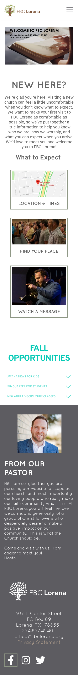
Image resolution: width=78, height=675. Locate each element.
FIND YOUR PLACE (39, 251)
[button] (69, 9)
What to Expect (38, 158)
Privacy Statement (39, 642)
